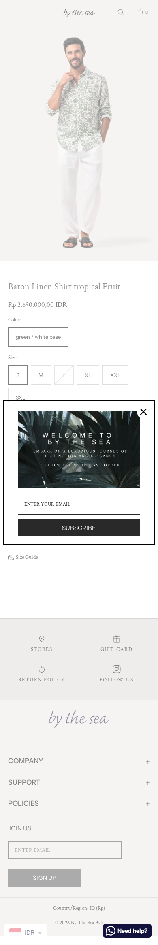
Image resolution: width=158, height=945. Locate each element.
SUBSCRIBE (79, 528)
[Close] (143, 411)
